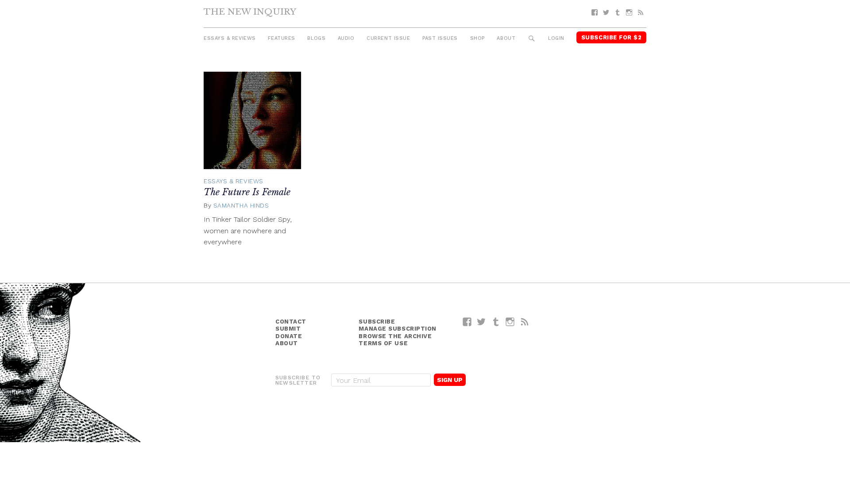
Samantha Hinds (241, 205)
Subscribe (377, 321)
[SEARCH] (532, 38)
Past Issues (440, 38)
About (506, 38)
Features (281, 38)
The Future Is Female (247, 192)
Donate (288, 336)
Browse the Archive (395, 336)
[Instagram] (629, 12)
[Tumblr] (617, 12)
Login (556, 38)
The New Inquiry (250, 11)
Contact (290, 321)
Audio (346, 38)
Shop (477, 38)
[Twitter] (606, 12)
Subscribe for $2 (611, 37)
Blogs (316, 38)
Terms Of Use (383, 343)
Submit (288, 328)
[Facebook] (594, 12)
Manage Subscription (397, 328)
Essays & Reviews (230, 38)
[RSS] (640, 12)
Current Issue (388, 38)
